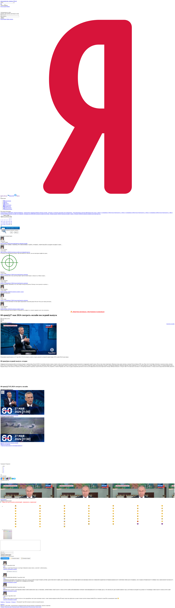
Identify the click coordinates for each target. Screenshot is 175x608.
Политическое (32, 606)
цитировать (10, 569)
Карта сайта (38, 606)
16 (11, 221)
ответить (5, 569)
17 (1, 222)
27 (6, 224)
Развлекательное (16, 606)
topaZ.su (2, 604)
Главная (2, 606)
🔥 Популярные (4, 558)
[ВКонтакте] (1, 478)
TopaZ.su (3, 602)
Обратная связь (8, 606)
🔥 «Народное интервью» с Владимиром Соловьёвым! (87, 311)
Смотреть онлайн (170, 323)
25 (3, 224)
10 (1, 221)
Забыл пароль (10, 19)
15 (9, 221)
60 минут (9, 322)
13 (6, 221)
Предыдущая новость (7, 445)
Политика (8, 602)
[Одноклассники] (3, 478)
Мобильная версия (24, 606)
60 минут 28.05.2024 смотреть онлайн (9, 415)
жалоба (15, 569)
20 (6, 222)
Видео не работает (6, 444)
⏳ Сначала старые (25, 558)
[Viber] (9, 478)
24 (1, 224)
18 (3, 222)
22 (9, 222)
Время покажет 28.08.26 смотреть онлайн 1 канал (12, 291)
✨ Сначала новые (15, 558)
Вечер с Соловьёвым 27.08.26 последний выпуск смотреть (14, 274)
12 (4, 221)
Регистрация (3, 6)
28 (7, 224)
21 (7, 222)
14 (7, 221)
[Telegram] (5, 478)
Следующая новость (16, 445)
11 (2, 221)
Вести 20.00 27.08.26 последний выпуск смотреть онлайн (14, 243)
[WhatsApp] (11, 478)
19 (4, 222)
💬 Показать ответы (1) (12, 571)
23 (11, 222)
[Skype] (15, 478)
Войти (8, 6)
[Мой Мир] (13, 478)
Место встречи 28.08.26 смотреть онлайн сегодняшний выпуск (15, 252)
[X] (7, 478)
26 (4, 224)
